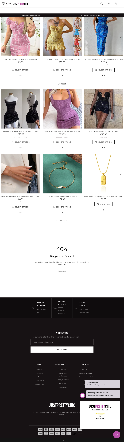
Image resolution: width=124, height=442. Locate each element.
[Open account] (109, 3)
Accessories (39, 384)
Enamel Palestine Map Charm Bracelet (20, 196)
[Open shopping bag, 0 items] (116, 3)
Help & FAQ (63, 383)
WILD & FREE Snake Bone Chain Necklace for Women (62, 196)
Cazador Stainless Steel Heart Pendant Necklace (104, 196)
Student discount (85, 373)
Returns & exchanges (63, 374)
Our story (85, 369)
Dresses (62, 83)
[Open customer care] (102, 3)
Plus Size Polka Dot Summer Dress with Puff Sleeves (103, 131)
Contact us (63, 387)
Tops (40, 377)
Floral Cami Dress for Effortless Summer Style (62, 59)
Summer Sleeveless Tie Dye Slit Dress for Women (103, 59)
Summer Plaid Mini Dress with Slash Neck (20, 59)
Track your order (63, 380)
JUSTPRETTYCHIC (20, 3)
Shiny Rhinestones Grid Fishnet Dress (62, 131)
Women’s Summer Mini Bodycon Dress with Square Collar (20, 131)
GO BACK (62, 271)
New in (39, 369)
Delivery (63, 369)
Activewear (40, 381)
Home (56, 221)
